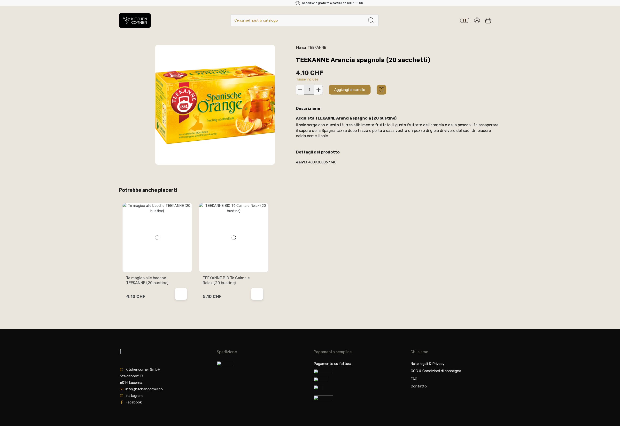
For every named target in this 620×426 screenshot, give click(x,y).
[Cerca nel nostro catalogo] (371, 20)
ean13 (301, 162)
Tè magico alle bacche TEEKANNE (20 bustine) (147, 280)
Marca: (301, 47)
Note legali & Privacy (427, 364)
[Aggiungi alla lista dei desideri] (381, 90)
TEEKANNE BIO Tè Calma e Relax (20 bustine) (226, 280)
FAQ (414, 379)
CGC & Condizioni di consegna (436, 371)
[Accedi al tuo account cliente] (477, 20)
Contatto (419, 386)
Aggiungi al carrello (349, 90)
